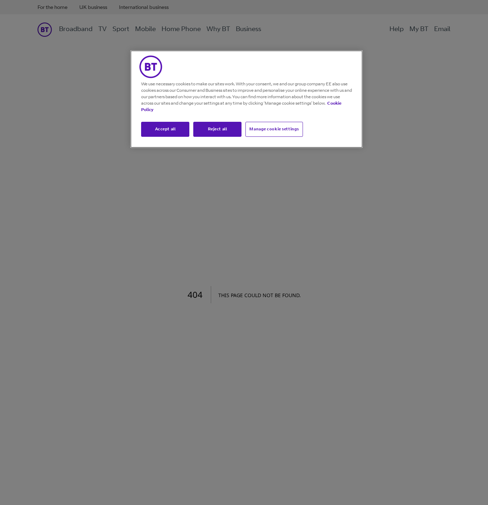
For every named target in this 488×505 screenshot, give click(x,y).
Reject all (217, 128)
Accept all (165, 128)
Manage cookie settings (274, 128)
